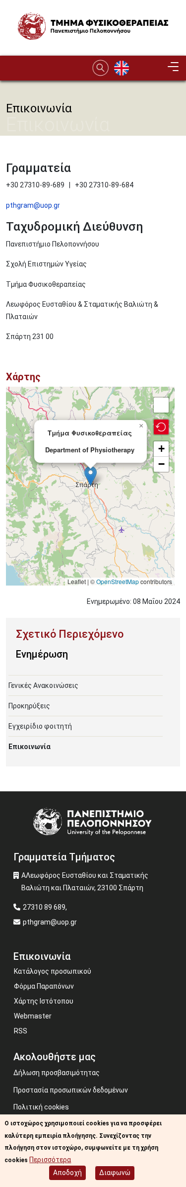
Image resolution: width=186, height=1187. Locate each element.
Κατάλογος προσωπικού (52, 971)
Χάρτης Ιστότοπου (43, 1001)
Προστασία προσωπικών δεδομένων (70, 1090)
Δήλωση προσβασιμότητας (56, 1073)
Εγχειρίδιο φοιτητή (40, 726)
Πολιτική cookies (41, 1107)
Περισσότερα (50, 1160)
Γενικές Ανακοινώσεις (43, 685)
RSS (20, 1031)
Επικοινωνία (29, 747)
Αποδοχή (67, 1173)
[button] (90, 476)
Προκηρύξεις (29, 706)
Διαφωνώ (114, 1173)
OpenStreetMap (117, 581)
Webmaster (33, 1016)
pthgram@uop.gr (33, 205)
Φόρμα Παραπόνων (44, 986)
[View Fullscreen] (161, 405)
